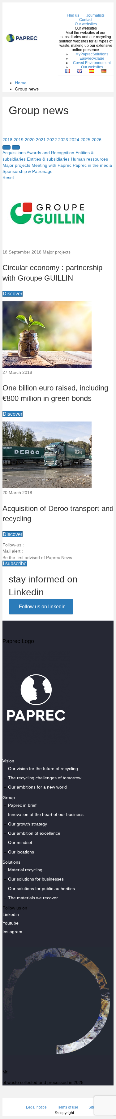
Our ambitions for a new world (37, 787)
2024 (74, 139)
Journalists (95, 15)
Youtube (10, 923)
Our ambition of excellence (34, 833)
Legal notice (36, 1107)
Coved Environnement (92, 63)
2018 (7, 139)
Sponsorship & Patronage (27, 171)
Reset (8, 177)
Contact (85, 20)
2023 (63, 139)
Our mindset (20, 842)
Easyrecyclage (91, 58)
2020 (30, 139)
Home (21, 82)
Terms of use (67, 1107)
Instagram (12, 931)
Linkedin (10, 914)
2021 (41, 139)
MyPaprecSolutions (91, 54)
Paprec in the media (92, 165)
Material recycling (25, 869)
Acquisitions (14, 152)
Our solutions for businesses (36, 879)
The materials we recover (33, 897)
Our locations (21, 851)
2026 (96, 139)
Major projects (16, 165)
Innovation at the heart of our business (46, 814)
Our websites (86, 24)
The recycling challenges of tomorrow (44, 777)
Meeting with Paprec (51, 165)
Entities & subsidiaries (48, 159)
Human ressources (89, 159)
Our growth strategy (27, 823)
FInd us (73, 15)
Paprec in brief (22, 805)
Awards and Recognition (50, 152)
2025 (85, 139)
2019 (19, 139)
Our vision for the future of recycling (43, 768)
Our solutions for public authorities (41, 888)
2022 (52, 139)
